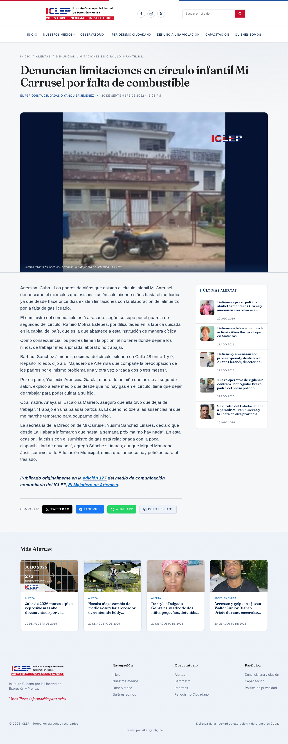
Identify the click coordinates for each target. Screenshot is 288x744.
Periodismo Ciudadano (131, 34)
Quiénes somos (248, 34)
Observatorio (92, 34)
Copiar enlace (160, 509)
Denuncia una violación (178, 34)
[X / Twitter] (161, 14)
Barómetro (183, 681)
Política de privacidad (261, 688)
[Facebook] (141, 14)
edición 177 (95, 478)
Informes (181, 688)
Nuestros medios (58, 34)
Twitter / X (59, 509)
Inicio (32, 34)
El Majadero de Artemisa (93, 484)
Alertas (43, 56)
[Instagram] (151, 14)
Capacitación (217, 34)
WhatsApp (124, 509)
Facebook (92, 509)
